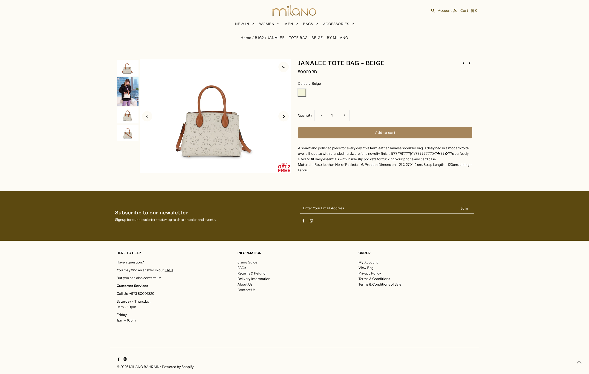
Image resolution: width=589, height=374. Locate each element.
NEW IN (242, 24)
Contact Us (246, 290)
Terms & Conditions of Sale (379, 284)
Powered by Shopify (178, 367)
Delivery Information (253, 279)
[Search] (433, 10)
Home (246, 37)
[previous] (463, 62)
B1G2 (259, 37)
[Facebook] (303, 222)
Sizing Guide (247, 262)
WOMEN (266, 24)
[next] (469, 62)
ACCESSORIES (336, 24)
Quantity (305, 115)
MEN (288, 24)
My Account (368, 262)
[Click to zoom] (283, 67)
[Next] (283, 116)
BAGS (308, 24)
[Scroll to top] (579, 362)
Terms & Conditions (374, 279)
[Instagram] (311, 222)
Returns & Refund (251, 273)
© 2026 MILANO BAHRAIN (138, 367)
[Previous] (147, 116)
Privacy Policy (369, 273)
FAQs (169, 270)
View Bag (365, 268)
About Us (244, 284)
